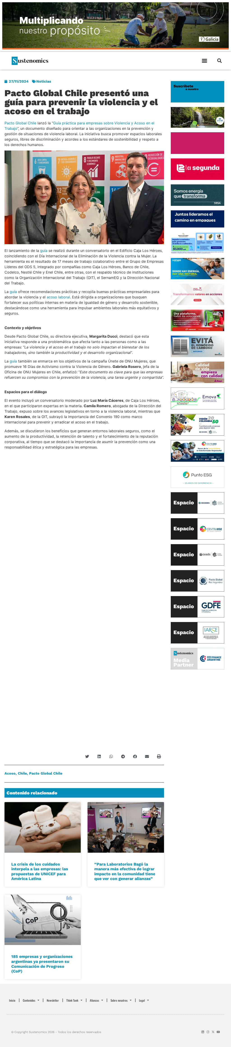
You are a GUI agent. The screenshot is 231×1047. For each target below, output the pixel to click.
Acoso (10, 773)
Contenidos (29, 1000)
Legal (142, 1000)
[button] (204, 60)
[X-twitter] (213, 1032)
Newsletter (53, 1000)
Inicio (12, 1000)
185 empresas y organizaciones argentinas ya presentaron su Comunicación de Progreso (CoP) (42, 963)
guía (43, 250)
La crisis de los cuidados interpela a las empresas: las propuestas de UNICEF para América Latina (39, 871)
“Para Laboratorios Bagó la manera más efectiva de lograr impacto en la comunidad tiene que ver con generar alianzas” (124, 871)
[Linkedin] (202, 1032)
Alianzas (94, 1000)
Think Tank (72, 1000)
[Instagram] (207, 1032)
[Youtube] (218, 1032)
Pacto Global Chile (20, 123)
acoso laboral (58, 297)
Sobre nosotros (119, 1000)
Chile (22, 773)
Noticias (43, 81)
